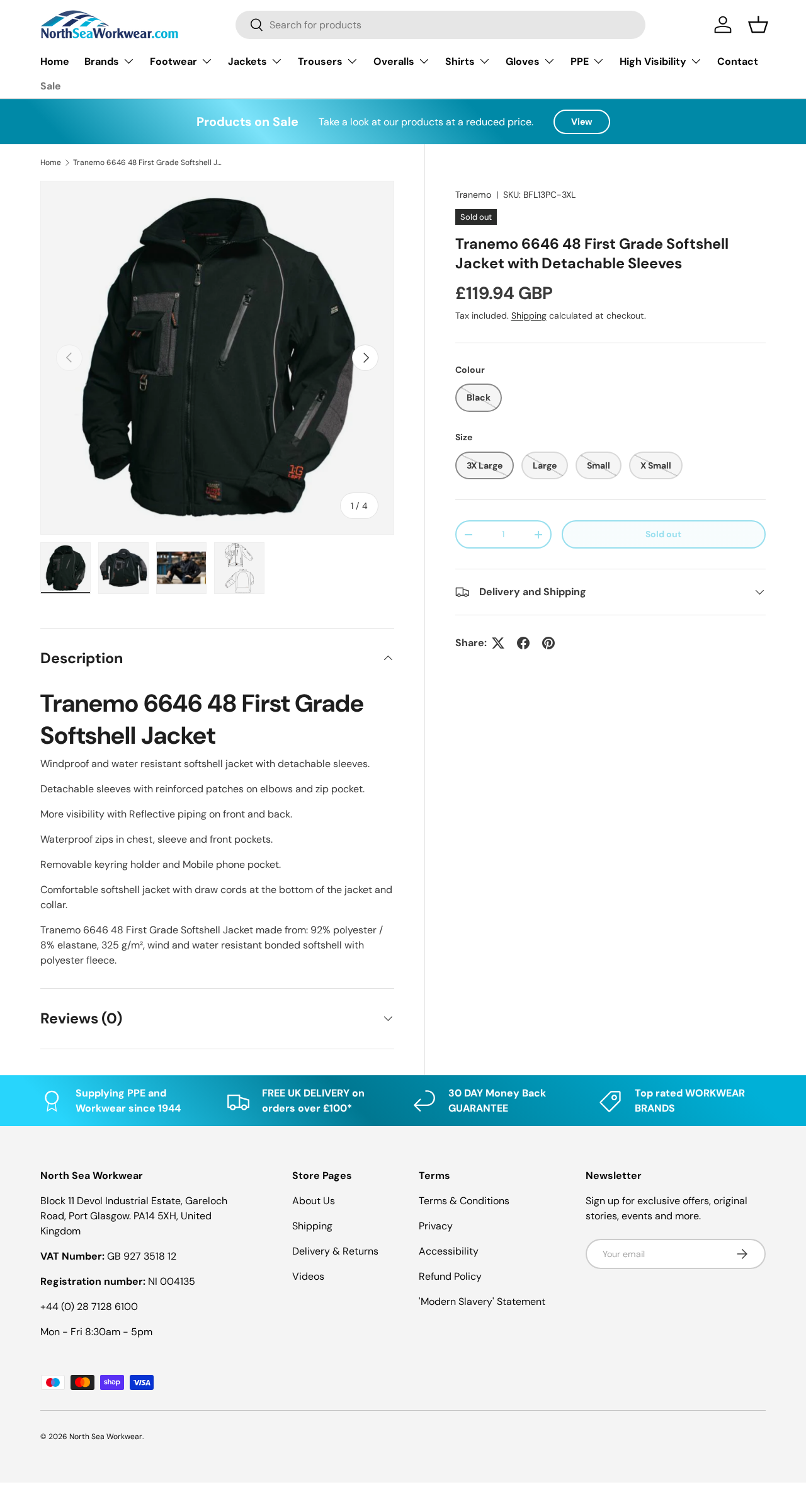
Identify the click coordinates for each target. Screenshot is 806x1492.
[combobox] (440, 25)
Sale (50, 86)
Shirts (460, 61)
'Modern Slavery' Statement (482, 1301)
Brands (101, 61)
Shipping (529, 315)
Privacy (436, 1226)
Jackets (247, 61)
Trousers (320, 61)
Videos (308, 1276)
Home (54, 61)
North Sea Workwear (105, 1437)
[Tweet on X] (498, 643)
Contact (737, 61)
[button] (758, 24)
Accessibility (449, 1251)
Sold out (663, 534)
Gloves (523, 61)
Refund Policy (450, 1276)
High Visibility (653, 61)
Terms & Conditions (464, 1200)
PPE (579, 61)
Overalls (393, 61)
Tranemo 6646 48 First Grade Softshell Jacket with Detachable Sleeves (148, 162)
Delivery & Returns (335, 1251)
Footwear (173, 61)
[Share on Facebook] (523, 643)
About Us (313, 1200)
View (582, 121)
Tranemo (473, 194)
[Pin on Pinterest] (548, 643)
